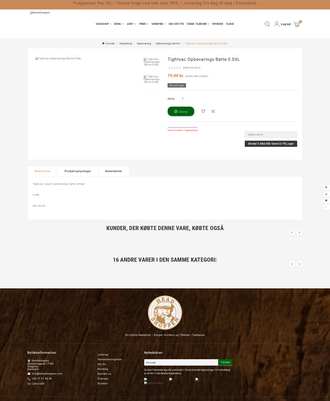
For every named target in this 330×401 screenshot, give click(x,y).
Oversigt (103, 378)
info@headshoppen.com (47, 373)
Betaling (103, 369)
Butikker (103, 383)
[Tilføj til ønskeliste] (203, 111)
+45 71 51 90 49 (42, 378)
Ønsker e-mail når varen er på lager (271, 143)
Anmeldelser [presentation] (113, 171)
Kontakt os (104, 373)
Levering (103, 354)
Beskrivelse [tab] (42, 171)
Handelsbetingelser (110, 359)
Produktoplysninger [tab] (77, 171)
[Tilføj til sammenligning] (213, 111)
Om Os (102, 364)
